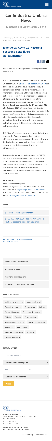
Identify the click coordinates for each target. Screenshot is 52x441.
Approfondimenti (34, 302)
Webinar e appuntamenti (15, 276)
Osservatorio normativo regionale (19, 284)
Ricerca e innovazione (14, 332)
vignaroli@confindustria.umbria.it (31, 189)
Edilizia (8, 317)
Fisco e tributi (19, 38)
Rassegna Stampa (12, 269)
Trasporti (30, 332)
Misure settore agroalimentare (21, 212)
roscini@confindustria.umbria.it (22, 195)
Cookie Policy (41, 434)
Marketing (9, 327)
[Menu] (47, 4)
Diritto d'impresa (12, 312)
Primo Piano (22, 327)
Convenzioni (30, 307)
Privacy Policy (27, 434)
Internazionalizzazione (14, 322)
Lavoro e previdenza (36, 322)
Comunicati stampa (13, 307)
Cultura (42, 307)
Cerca (8, 383)
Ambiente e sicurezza (14, 302)
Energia (18, 317)
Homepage (7, 38)
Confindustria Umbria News (16, 261)
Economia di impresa (31, 312)
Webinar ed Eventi (12, 337)
